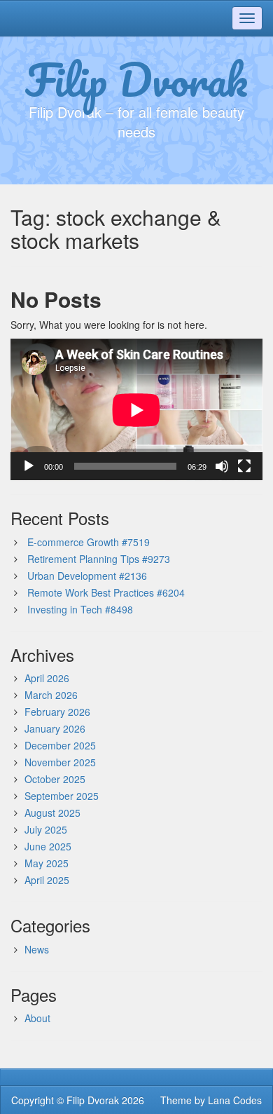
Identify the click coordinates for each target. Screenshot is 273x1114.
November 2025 (60, 762)
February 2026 (57, 712)
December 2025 (60, 745)
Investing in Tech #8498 (80, 609)
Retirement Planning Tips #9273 (98, 559)
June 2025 (47, 846)
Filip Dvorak (136, 79)
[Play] (29, 466)
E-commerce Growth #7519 (88, 542)
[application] (136, 410)
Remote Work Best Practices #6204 (106, 592)
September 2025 (61, 796)
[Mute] (222, 466)
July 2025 (45, 829)
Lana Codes (235, 1100)
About (37, 1018)
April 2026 (46, 678)
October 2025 (54, 779)
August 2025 (52, 813)
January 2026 (54, 728)
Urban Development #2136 (87, 576)
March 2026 (51, 695)
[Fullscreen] (244, 466)
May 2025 (46, 863)
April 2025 (46, 880)
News (36, 949)
